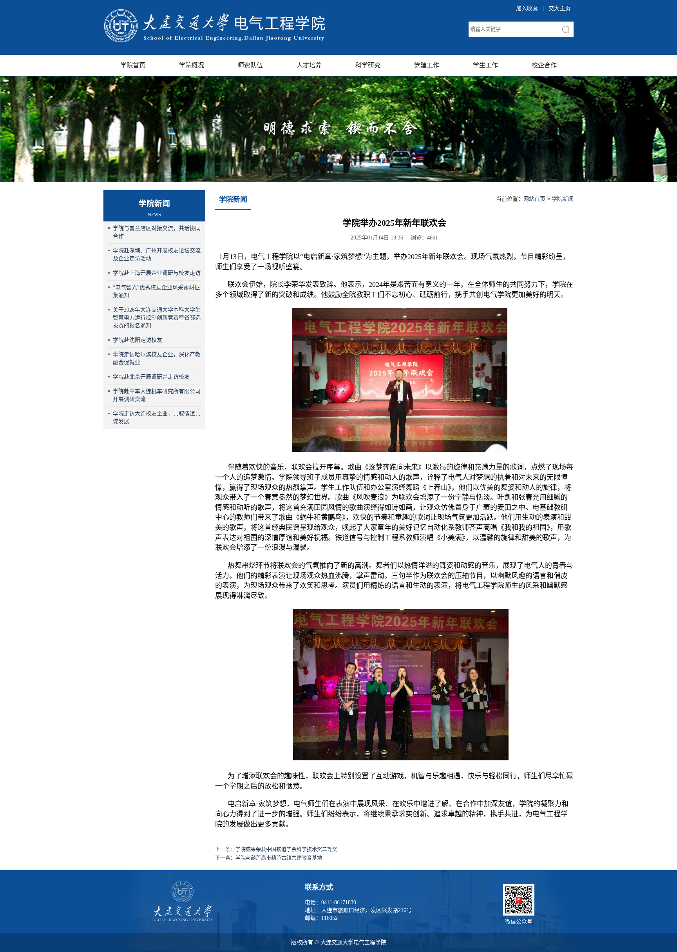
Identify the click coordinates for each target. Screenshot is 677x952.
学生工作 (485, 65)
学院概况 (191, 65)
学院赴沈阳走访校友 (137, 340)
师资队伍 (250, 65)
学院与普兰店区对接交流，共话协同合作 (157, 232)
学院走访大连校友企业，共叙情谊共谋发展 (157, 417)
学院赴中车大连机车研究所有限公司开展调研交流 (157, 395)
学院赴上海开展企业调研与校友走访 (157, 273)
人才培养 (309, 65)
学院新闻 (233, 199)
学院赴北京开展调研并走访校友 (151, 377)
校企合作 (544, 65)
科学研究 (367, 65)
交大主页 (559, 8)
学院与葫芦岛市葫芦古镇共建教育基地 (278, 858)
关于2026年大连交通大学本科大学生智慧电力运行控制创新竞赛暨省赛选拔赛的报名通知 (157, 317)
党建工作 (426, 65)
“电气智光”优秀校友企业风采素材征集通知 (156, 291)
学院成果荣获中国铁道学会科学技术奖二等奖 (286, 849)
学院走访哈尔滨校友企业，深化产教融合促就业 (157, 358)
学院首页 (132, 65)
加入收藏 (527, 8)
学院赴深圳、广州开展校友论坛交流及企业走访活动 (157, 254)
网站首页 (534, 199)
